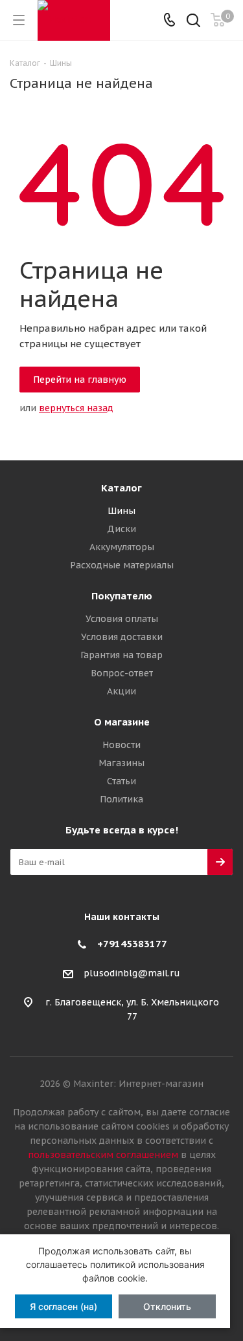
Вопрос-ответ (122, 673)
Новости (121, 745)
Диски (121, 529)
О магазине (122, 722)
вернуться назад (76, 408)
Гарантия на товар (121, 655)
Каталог (121, 488)
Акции (121, 691)
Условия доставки (122, 637)
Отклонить (167, 1306)
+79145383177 (132, 944)
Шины (121, 511)
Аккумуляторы (121, 547)
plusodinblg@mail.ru (132, 974)
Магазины (121, 763)
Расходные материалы (122, 565)
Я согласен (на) (63, 1306)
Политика (121, 799)
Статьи (121, 781)
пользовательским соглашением (103, 1155)
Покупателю (121, 596)
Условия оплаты (122, 619)
